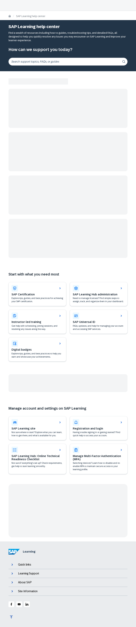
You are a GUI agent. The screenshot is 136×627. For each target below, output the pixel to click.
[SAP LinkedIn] (27, 604)
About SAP (25, 582)
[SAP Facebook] (11, 604)
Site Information (28, 591)
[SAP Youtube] (19, 604)
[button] (99, 322)
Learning (29, 551)
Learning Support (28, 573)
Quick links (24, 564)
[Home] (9, 16)
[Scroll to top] (11, 617)
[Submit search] (123, 61)
